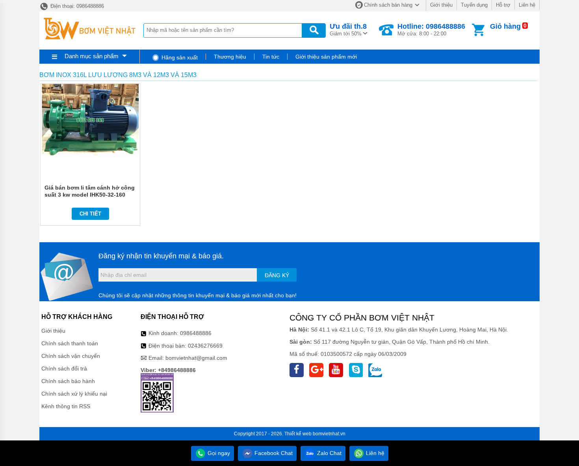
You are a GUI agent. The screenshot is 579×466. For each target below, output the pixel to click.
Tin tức (270, 56)
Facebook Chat (273, 453)
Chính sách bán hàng (388, 5)
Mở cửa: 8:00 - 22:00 (431, 29)
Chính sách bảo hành (68, 381)
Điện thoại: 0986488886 (76, 6)
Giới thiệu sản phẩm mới (326, 56)
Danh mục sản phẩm (92, 56)
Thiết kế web (298, 434)
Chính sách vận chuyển (70, 356)
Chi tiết (90, 214)
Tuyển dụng (474, 5)
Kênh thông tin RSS (65, 406)
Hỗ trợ (503, 5)
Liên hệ (527, 5)
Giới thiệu (441, 5)
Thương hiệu (230, 56)
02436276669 (205, 346)
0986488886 (196, 333)
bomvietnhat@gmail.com (196, 358)
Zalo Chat (328, 453)
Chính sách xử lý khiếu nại (74, 393)
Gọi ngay (218, 453)
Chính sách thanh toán (69, 343)
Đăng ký (277, 275)
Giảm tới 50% (348, 29)
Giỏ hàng (505, 26)
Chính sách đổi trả (64, 368)
